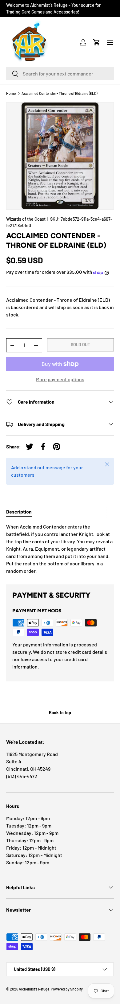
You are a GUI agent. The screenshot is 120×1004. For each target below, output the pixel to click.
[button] (96, 42)
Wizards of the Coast (26, 219)
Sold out (80, 344)
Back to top (60, 712)
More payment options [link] (60, 379)
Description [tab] (19, 511)
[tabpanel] (60, 549)
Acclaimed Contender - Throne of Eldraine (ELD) (59, 93)
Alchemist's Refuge (34, 989)
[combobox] (60, 73)
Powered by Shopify (67, 989)
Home (11, 93)
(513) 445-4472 (21, 776)
